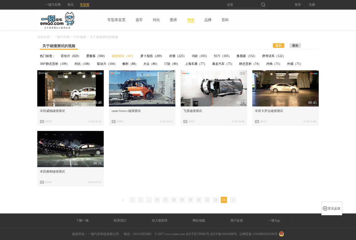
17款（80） (172, 64)
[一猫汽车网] (66, 20)
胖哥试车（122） (274, 56)
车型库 (84, 5)
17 (165, 200)
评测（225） (177, 56)
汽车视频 (79, 37)
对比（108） (83, 64)
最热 (295, 45)
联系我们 (120, 220)
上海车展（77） (196, 64)
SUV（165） (222, 56)
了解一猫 (82, 220)
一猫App (274, 220)
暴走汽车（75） (223, 64)
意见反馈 (334, 208)
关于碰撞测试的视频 (58, 46)
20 (190, 200)
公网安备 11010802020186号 (258, 234)
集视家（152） (247, 56)
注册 (312, 5)
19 (182, 200)
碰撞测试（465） (123, 56)
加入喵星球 (159, 220)
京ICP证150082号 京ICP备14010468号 (211, 234)
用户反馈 (236, 220)
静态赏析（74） (250, 64)
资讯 (70, 5)
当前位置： (45, 37)
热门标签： (48, 56)
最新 (278, 45)
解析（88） (130, 64)
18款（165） (200, 56)
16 (157, 200)
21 (198, 200)
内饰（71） (274, 64)
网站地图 (199, 220)
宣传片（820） (71, 56)
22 (207, 200)
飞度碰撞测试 (192, 111)
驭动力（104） (107, 64)
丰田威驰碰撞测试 (52, 111)
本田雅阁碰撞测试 (52, 171)
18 (173, 200)
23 (215, 200)
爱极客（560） (96, 56)
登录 (298, 5)
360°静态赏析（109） (54, 64)
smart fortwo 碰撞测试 (126, 111)
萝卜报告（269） (152, 56)
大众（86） (151, 64)
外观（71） (295, 64)
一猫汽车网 (53, 5)
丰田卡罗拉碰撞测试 (269, 111)
